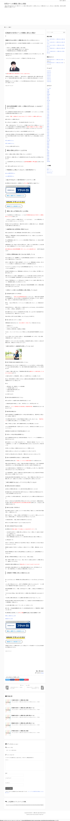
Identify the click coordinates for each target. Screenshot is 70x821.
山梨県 (48, 115)
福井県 (48, 141)
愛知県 (48, 127)
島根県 (48, 121)
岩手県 (48, 120)
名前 (6, 773)
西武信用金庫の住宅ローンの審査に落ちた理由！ (55, 59)
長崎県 (48, 150)
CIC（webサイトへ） (9, 140)
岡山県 (48, 118)
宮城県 (48, 108)
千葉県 (48, 98)
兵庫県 (48, 95)
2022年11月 (49, 72)
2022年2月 (49, 75)
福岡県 (48, 143)
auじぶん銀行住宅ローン (10, 173)
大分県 (48, 103)
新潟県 (48, 129)
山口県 (48, 112)
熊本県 (48, 137)
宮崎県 (48, 109)
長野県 (48, 152)
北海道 (48, 97)
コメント (6, 759)
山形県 (48, 114)
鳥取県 (48, 159)
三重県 (48, 89)
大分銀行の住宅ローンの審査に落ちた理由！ (20, 700)
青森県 (48, 153)
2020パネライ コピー (26, 816)
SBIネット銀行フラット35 (10, 615)
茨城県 (48, 147)
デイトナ (45, 816)
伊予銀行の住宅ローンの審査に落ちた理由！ (20, 730)
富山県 (48, 111)
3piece (42, 672)
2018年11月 (49, 80)
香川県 (48, 156)
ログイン (48, 168)
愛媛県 (48, 126)
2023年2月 (49, 70)
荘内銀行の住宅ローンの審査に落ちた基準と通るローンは (23, 707)
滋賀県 (48, 135)
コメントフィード (50, 171)
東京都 (48, 130)
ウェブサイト (7, 782)
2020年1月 (49, 78)
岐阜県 (48, 117)
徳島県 (48, 124)
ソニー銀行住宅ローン (9, 176)
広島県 (48, 123)
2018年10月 (49, 81)
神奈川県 (48, 140)
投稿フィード (49, 169)
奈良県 (48, 106)
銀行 (47, 149)
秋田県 (48, 144)
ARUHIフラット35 (9, 618)
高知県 (48, 158)
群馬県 (48, 146)
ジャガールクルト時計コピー (39, 816)
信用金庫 (48, 94)
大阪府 (48, 105)
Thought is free (41, 814)
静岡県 (48, 155)
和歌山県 (48, 100)
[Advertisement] (35, 17)
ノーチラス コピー (32, 816)
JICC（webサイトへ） (9, 143)
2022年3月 (49, 73)
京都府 (48, 91)
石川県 (48, 138)
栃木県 (48, 132)
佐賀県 (48, 92)
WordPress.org (49, 172)
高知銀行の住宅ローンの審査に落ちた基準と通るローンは (23, 715)
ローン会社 (49, 88)
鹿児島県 (48, 161)
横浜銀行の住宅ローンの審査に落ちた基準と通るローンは (23, 723)
